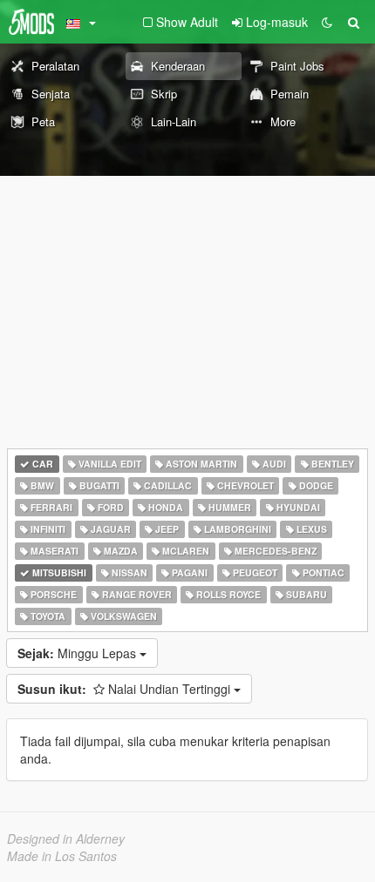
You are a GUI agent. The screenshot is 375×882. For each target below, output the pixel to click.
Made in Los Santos (62, 856)
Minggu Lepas (78, 653)
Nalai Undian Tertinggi (125, 688)
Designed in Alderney (66, 838)
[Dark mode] (327, 22)
